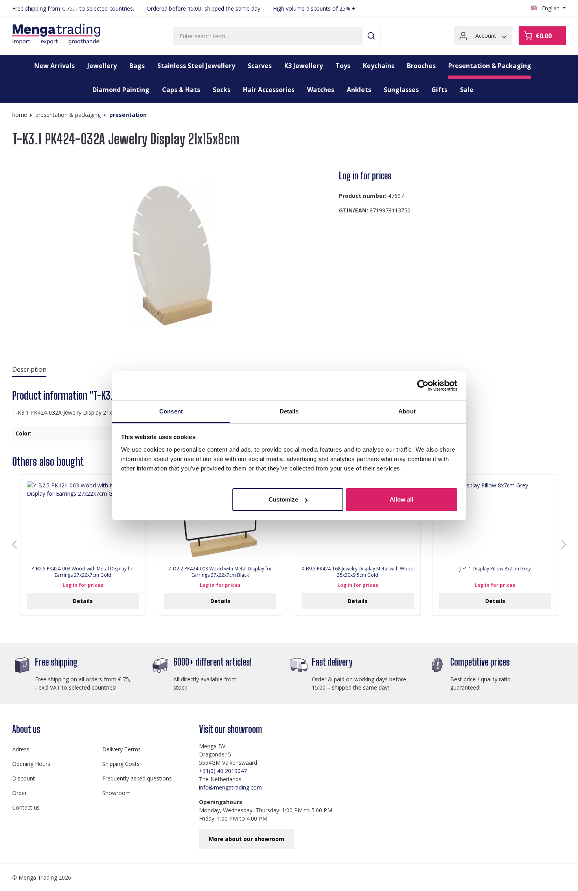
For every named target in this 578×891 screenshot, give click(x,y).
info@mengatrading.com (230, 787)
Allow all (401, 499)
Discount (23, 778)
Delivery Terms (121, 749)
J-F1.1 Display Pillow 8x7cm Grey (495, 569)
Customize (283, 499)
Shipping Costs (121, 763)
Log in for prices (365, 175)
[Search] (371, 36)
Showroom (116, 793)
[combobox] (268, 36)
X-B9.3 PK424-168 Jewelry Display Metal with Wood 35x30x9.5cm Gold (358, 572)
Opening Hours (31, 763)
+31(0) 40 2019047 (223, 771)
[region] (172, 253)
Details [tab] (289, 411)
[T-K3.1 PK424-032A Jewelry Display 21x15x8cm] (172, 253)
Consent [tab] (171, 411)
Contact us (26, 807)
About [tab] (407, 411)
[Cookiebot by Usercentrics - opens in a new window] (422, 385)
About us (26, 729)
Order (19, 793)
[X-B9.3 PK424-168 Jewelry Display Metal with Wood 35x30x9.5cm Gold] (358, 520)
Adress (20, 749)
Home (19, 114)
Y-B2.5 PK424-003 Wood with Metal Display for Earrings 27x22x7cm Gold (82, 572)
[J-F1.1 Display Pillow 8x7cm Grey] (495, 520)
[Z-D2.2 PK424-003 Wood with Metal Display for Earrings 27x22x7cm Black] (220, 520)
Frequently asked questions (137, 778)
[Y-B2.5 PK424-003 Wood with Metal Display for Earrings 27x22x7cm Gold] (83, 520)
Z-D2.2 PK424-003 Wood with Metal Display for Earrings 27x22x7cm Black (220, 572)
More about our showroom (246, 839)
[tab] (29, 370)
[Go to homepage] (56, 34)
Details (83, 601)
